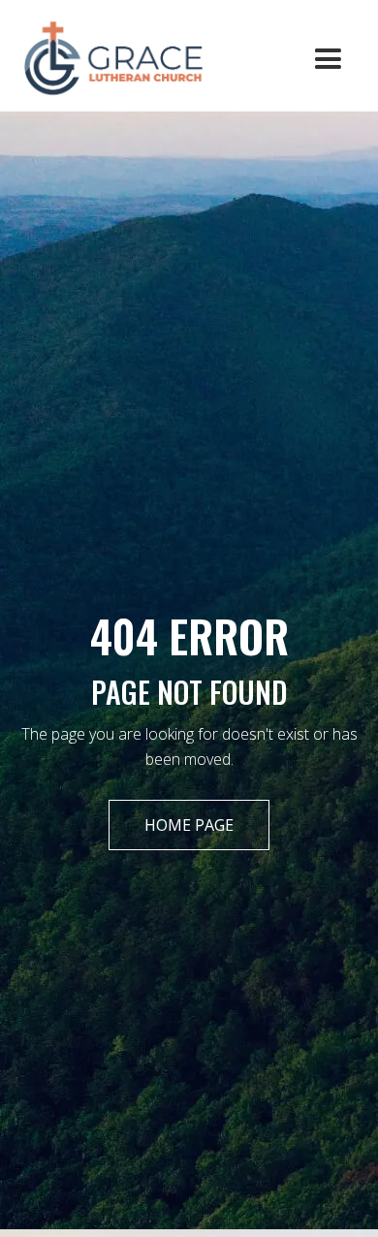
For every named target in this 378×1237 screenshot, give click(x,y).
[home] (104, 55)
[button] (328, 59)
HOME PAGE (189, 825)
